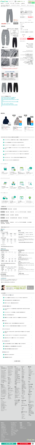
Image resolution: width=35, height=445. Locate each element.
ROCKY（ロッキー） (17, 395)
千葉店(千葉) (7, 211)
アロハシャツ (30, 409)
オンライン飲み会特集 (31, 412)
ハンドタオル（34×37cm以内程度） (17, 379)
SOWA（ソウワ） (16, 389)
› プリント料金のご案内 (3, 429)
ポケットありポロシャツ (3, 390)
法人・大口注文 (17, 3)
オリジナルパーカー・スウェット (15, 5)
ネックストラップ (30, 372)
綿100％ (23, 371)
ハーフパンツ (2, 401)
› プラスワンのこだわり (3, 431)
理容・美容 (16, 403)
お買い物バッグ (9, 395)
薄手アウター (9, 378)
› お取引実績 (21, 427)
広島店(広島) (12, 222)
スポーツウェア (3, 398)
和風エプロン (23, 390)
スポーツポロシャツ (3, 407)
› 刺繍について (12, 427)
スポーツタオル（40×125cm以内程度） (17, 378)
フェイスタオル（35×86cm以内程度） (17, 374)
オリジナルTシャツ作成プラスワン (5, 5)
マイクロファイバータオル (17, 368)
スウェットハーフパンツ (10, 371)
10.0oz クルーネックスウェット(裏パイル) (7, 103)
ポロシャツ (2, 384)
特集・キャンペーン (30, 404)
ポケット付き (23, 387)
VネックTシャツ (3, 377)
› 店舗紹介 (21, 423)
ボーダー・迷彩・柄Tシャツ (3, 378)
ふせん (22, 417)
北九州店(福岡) (29, 222)
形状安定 (23, 377)
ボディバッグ (9, 397)
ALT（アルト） (16, 396)
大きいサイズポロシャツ (3, 392)
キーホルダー (30, 369)
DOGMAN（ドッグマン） (17, 394)
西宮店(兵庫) (20, 217)
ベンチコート (9, 380)
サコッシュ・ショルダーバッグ (11, 391)
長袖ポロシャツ (3, 386)
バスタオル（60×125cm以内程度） (17, 383)
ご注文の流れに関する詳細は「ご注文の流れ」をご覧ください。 (26, 242)
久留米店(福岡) (3, 223)
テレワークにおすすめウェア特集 (31, 414)
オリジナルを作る (25, 443)
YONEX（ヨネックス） (3, 404)
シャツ (29, 398)
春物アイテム (30, 406)
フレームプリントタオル (17, 369)
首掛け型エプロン (24, 386)
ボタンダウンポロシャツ (3, 391)
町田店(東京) (29, 211)
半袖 (22, 368)
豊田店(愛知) (17, 214)
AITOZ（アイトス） (17, 392)
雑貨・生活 (29, 366)
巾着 (8, 393)
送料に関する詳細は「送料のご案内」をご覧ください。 (7, 246)
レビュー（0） (29, 20)
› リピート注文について (3, 430)
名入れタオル (16, 371)
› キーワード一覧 (3, 437)
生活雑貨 (30, 375)
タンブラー (23, 408)
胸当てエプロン (23, 381)
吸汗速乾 (23, 376)
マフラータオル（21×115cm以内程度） (17, 376)
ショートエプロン (24, 383)
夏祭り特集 (30, 408)
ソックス (29, 377)
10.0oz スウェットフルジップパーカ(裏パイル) (8, 98)
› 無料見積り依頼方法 (3, 427)
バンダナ (23, 398)
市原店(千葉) (12, 211)
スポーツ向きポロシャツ (3, 389)
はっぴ (22, 402)
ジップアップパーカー (10, 368)
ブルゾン (9, 377)
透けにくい (23, 378)
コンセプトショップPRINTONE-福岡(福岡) (20, 222)
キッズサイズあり (3, 396)
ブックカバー (23, 416)
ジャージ (2, 399)
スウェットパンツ (23, 5)
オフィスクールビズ (17, 401)
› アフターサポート (3, 435)
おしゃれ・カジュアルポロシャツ (4, 394)
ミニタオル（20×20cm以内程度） (17, 381)
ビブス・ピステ (2, 403)
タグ (29, 385)
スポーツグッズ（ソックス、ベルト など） (4, 410)
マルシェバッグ (9, 392)
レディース (23, 370)
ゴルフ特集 (30, 415)
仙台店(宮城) (15, 208)
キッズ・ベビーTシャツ (3, 374)
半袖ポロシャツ (3, 385)
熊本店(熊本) (8, 223)
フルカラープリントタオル (17, 370)
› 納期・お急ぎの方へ (3, 424)
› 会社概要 (21, 424)
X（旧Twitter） (30, 423)
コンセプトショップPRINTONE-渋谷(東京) (20, 211)
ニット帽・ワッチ (23, 397)
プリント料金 (7, 3)
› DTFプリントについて (13, 426)
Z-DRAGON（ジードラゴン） (17, 393)
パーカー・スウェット (10, 366)
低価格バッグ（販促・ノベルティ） (10, 389)
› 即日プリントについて (3, 425)
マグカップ (23, 407)
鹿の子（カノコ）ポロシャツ (3, 388)
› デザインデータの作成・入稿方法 (14, 430)
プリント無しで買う (23, 38)
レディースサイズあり (3, 395)
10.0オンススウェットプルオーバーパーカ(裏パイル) (8, 97)
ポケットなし (23, 369)
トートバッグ (9, 386)
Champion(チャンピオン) (4, 405)
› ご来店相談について (3, 426)
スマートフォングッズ (31, 371)
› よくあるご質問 (2, 436)
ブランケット (30, 370)
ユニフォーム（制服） (17, 400)
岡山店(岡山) (7, 222)
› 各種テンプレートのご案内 (14, 431)
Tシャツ (2, 366)
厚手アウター (9, 379)
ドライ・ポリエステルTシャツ (4, 369)
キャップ (22, 395)
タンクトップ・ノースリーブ (4, 381)
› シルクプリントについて (13, 425)
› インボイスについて (3, 433)
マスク (29, 381)
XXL (27, 29)
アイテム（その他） (30, 384)
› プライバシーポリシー (22, 426)
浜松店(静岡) (12, 214)
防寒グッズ (9, 383)
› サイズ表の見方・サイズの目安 (14, 429)
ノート (22, 415)
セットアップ (9, 375)
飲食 (15, 404)
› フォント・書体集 (13, 432)
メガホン (30, 390)
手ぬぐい (16, 384)
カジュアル (9, 381)
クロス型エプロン (24, 384)
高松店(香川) (2, 222)
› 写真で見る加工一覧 (13, 424)
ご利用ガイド (2, 3)
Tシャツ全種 (2, 382)
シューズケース (9, 398)
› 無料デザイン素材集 (13, 433)
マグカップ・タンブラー (24, 406)
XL (25, 29)
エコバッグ (9, 387)
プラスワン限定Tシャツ (3, 380)
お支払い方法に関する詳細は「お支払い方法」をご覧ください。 (8, 263)
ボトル (22, 409)
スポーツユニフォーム (31, 401)
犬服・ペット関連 (30, 387)
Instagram (30, 425)
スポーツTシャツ (3, 406)
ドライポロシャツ (3, 387)
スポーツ (30, 379)
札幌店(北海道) (10, 208)
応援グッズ (30, 392)
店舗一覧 (23, 3)
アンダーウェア (23, 403)
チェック (23, 375)
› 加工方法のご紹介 (13, 423)
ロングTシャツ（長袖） (3, 370)
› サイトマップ (2, 438)
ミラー (29, 368)
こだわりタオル (16, 372)
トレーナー (9, 369)
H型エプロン (23, 385)
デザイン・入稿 (12, 3)
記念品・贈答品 (30, 391)
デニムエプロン (23, 391)
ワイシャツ (22, 366)
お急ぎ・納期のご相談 (9, 443)
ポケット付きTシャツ (3, 376)
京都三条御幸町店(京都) (13, 217)
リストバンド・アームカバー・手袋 (31, 389)
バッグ (8, 385)
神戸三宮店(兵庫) (25, 217)
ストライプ (23, 374)
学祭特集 (30, 410)
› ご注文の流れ (2, 423)
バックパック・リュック (10, 394)
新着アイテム (30, 394)
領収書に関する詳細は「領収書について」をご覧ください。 (8, 275)
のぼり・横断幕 (30, 386)
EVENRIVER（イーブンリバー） (17, 398)
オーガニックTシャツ (3, 372)
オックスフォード (23, 372)
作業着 (15, 386)
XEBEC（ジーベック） (17, 391)
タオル (15, 366)
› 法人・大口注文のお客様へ (4, 432)
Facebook (30, 424)
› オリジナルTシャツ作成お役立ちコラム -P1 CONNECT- (5, 439)
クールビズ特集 (30, 407)
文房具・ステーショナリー (24, 412)
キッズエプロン (23, 392)
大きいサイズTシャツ (3, 375)
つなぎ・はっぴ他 (23, 400)
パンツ (2, 400)
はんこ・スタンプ (23, 418)
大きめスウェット (10, 372)
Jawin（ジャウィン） (17, 390)
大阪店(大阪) (7, 217)
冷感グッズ (30, 374)
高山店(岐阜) (7, 214)
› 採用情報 (21, 425)
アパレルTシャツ (3, 371)
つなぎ (22, 401)
